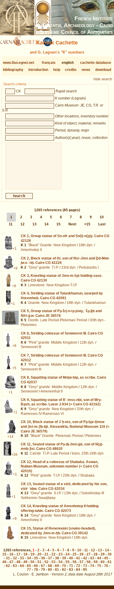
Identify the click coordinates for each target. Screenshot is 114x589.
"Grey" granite (39, 267)
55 (67, 562)
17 (18, 554)
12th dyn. (87, 342)
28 (96, 554)
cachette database (95, 63)
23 (60, 554)
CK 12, (59, 466)
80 (50, 570)
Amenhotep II (31, 250)
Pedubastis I (89, 267)
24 (67, 554)
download (103, 70)
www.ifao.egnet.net (18, 63)
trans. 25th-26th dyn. (88, 453)
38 (57, 558)
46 (4, 562)
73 (85, 566)
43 (92, 558)
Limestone (36, 285)
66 (36, 566)
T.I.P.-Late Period (56, 453)
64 (22, 566)
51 (39, 562)
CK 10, (65, 426)
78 (36, 570)
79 (43, 570)
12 (22, 224)
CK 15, (58, 530)
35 (36, 558)
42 (85, 558)
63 (15, 566)
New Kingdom (64, 245)
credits (71, 70)
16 (11, 554)
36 (43, 558)
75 (99, 566)
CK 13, (64, 486)
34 (29, 558)
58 (89, 562)
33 (22, 558)
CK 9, (61, 402)
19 (32, 554)
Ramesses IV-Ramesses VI (42, 414)
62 (8, 566)
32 (15, 558)
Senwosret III (31, 347)
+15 (87, 224)
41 (78, 558)
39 (64, 558)
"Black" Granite (40, 245)
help (56, 70)
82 (64, 570)
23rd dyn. (68, 267)
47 (11, 562)
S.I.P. (57, 493)
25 (74, 554)
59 (96, 562)
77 (29, 570)
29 (103, 554)
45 (106, 558)
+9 (15, 268)
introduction (38, 70)
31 (8, 558)
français (49, 63)
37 (50, 558)
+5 (14, 368)
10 (102, 217)
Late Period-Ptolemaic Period (63, 320)
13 (34, 224)
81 (57, 570)
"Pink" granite (38, 342)
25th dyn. (70, 475)
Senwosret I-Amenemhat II (42, 391)
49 (25, 562)
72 (78, 566)
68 (50, 566)
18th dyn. (86, 245)
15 (58, 224)
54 (60, 562)
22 (53, 554)
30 (110, 554)
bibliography (13, 70)
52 (46, 562)
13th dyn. (71, 493)
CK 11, (62, 446)
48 (18, 562)
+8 (14, 346)
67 (43, 566)
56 (74, 562)
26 (82, 554)
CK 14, (60, 508)
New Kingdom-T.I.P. (61, 285)
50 (32, 562)
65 (29, 566)
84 (78, 570)
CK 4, (62, 295)
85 (85, 570)
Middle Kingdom (64, 342)
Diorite (33, 320)
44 (99, 558)
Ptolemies (93, 436)
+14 (10, 437)
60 (103, 562)
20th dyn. (84, 409)
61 (110, 562)
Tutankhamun (95, 303)
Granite (34, 303)
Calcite (35, 453)
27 (89, 554)
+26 (14, 454)
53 (53, 562)
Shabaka (87, 475)
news (86, 70)
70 (64, 566)
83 (71, 570)
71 (71, 566)
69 (57, 566)
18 (25, 554)
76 (106, 566)
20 (39, 554)
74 (92, 566)
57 (82, 562)
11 (11, 224)
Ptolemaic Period (69, 436)
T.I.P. (55, 267)
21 (46, 554)
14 (46, 224)
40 (71, 558)
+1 (15, 249)
